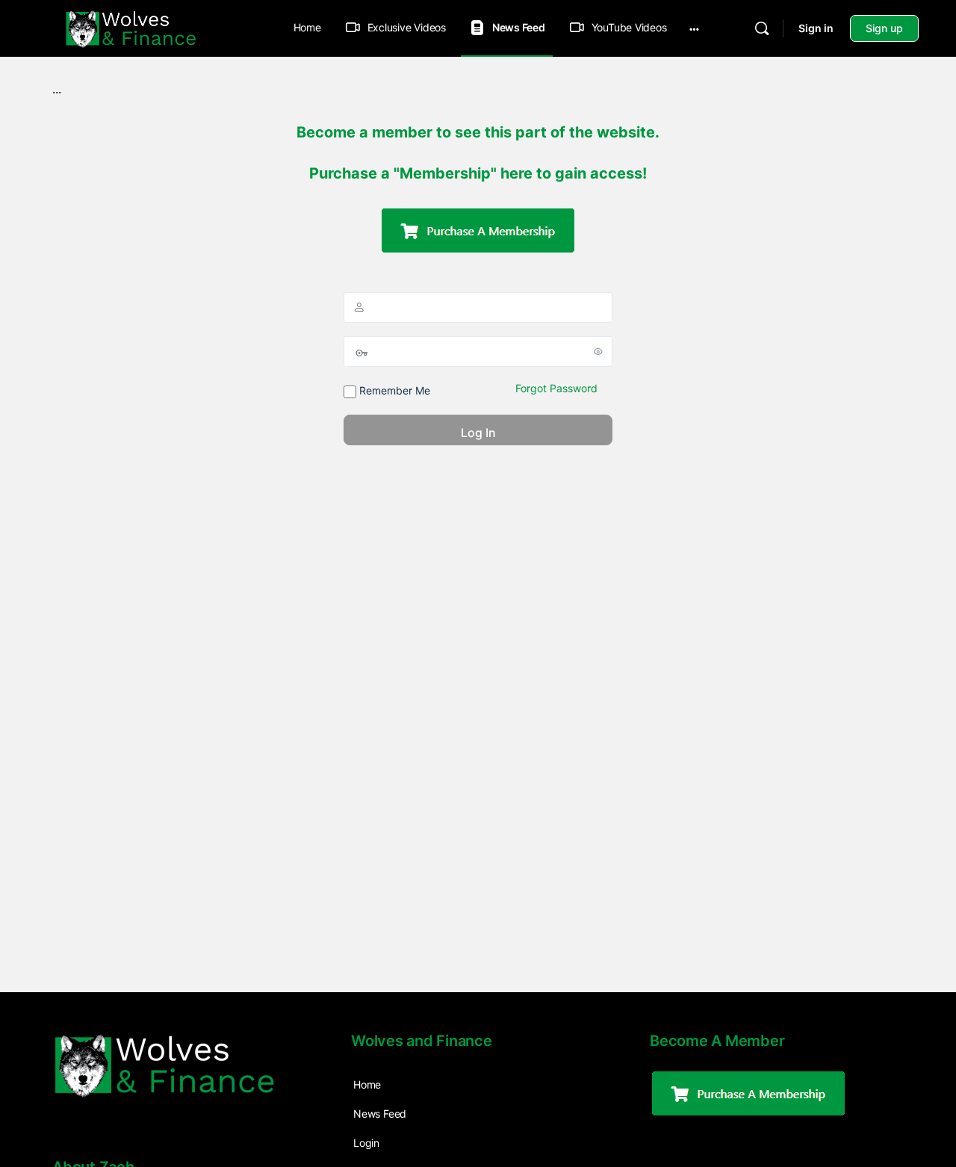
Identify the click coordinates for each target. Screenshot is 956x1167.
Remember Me (393, 390)
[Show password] (598, 351)
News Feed (379, 1113)
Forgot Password (556, 388)
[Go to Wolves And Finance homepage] (130, 27)
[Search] (762, 28)
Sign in (816, 28)
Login (366, 1142)
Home (307, 27)
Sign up (884, 28)
